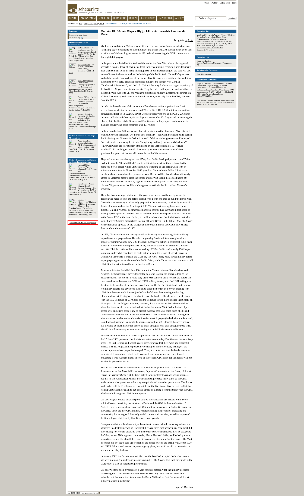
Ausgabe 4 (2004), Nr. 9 (94, 23)
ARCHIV (179, 18)
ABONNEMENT (88, 18)
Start (80, 23)
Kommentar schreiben (78, 35)
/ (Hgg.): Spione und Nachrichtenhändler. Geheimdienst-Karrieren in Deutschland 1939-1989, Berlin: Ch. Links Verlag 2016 (83, 172)
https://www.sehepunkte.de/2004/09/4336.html (210, 95)
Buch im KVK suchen (205, 50)
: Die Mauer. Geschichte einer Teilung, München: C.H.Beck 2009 (81, 68)
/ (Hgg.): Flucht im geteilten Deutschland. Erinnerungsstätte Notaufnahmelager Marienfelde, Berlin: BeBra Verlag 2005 (82, 103)
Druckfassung (75, 38)
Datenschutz (225, 3)
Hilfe (234, 3)
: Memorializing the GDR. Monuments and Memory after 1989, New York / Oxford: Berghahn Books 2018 (82, 146)
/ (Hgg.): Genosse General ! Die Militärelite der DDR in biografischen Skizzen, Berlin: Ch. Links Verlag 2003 (83, 189)
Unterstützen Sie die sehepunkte (82, 222)
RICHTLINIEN (148, 18)
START (72, 18)
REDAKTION (119, 18)
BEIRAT (133, 18)
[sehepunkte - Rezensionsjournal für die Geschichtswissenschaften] (152, 9)
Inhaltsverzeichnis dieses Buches (210, 48)
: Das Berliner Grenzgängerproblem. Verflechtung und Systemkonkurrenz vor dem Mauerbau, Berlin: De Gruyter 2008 (82, 86)
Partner (214, 3)
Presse (206, 3)
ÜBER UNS (104, 18)
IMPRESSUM (165, 18)
